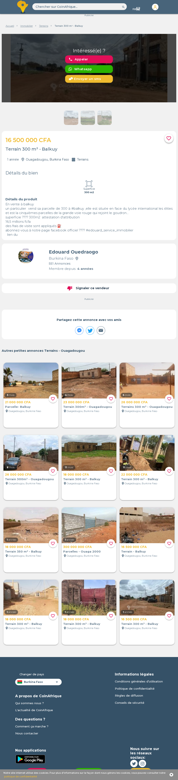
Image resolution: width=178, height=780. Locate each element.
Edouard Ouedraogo (73, 252)
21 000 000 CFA (18, 402)
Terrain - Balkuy (133, 551)
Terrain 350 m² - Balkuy (23, 551)
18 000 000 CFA (76, 474)
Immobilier (26, 25)
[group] (89, 68)
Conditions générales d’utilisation (139, 681)
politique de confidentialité (20, 776)
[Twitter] (134, 763)
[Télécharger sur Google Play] (30, 758)
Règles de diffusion (129, 695)
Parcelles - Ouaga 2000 (82, 551)
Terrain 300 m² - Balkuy (81, 479)
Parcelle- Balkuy (18, 406)
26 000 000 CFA (134, 402)
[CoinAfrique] (22, 7)
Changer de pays (32, 674)
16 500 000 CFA (134, 547)
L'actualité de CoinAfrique (34, 710)
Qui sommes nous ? (29, 703)
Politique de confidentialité (135, 688)
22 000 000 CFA (134, 474)
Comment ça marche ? (31, 726)
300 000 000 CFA (77, 547)
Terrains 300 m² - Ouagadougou (147, 406)
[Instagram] (142, 763)
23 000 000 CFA (76, 402)
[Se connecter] (155, 7)
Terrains (43, 25)
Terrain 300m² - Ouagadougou (87, 406)
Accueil (10, 25)
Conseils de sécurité (129, 702)
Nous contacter (26, 733)
